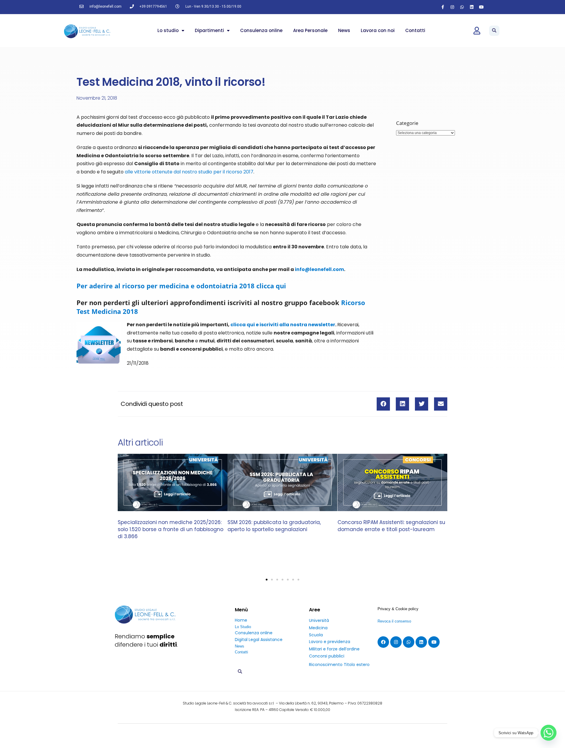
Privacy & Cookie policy (398, 609)
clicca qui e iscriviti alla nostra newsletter (282, 324)
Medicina (318, 628)
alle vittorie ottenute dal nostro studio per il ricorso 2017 (188, 171)
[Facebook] (383, 642)
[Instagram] (452, 7)
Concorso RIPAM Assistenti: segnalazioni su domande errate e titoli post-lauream (391, 526)
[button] (494, 31)
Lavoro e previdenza (329, 642)
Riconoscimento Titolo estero (339, 664)
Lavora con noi (378, 30)
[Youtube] (481, 7)
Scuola (316, 635)
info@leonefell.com (319, 269)
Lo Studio (243, 627)
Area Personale (310, 30)
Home (241, 620)
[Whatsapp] (462, 7)
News (344, 30)
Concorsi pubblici (326, 656)
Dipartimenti (209, 30)
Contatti (415, 30)
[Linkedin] (472, 7)
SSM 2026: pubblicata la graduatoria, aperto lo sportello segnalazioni (274, 526)
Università (319, 620)
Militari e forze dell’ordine (334, 649)
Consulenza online (261, 30)
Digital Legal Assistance (258, 639)
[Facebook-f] (442, 7)
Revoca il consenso (394, 621)
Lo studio (168, 30)
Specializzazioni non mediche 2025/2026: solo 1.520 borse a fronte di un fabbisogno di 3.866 (170, 529)
